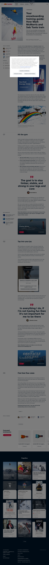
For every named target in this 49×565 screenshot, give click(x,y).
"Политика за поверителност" (25, 66)
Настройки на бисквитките (24, 70)
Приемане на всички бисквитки (30, 73)
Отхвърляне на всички (18, 73)
